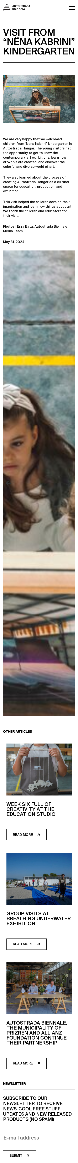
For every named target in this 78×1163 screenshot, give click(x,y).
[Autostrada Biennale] (16, 9)
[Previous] (9, 483)
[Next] (68, 483)
